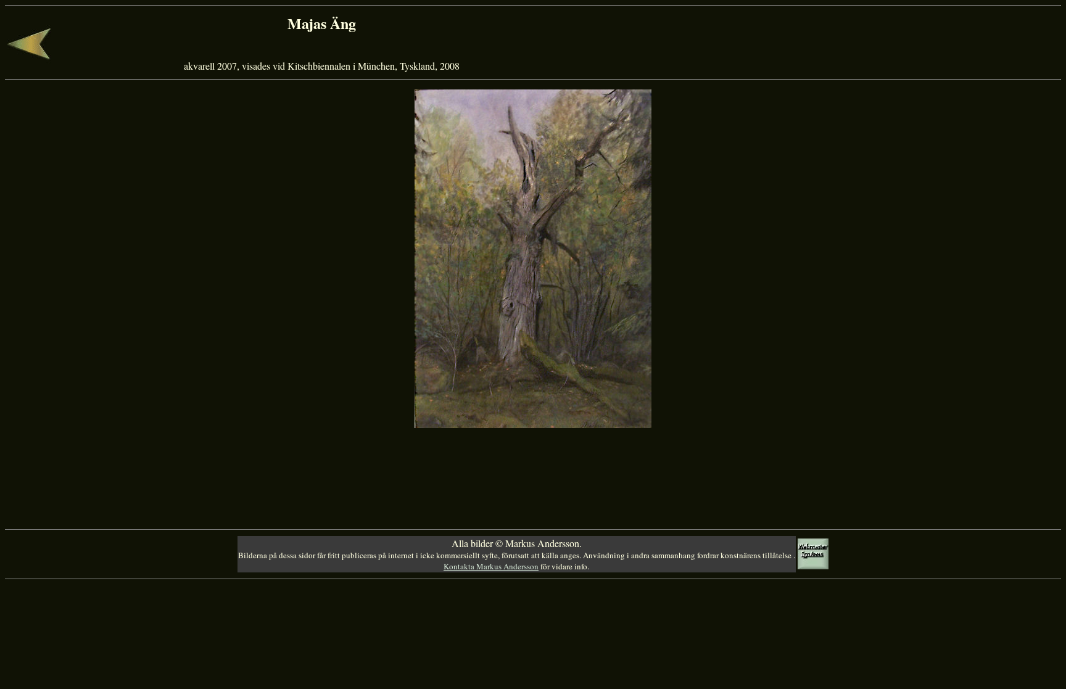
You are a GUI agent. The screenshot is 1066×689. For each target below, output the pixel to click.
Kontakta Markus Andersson (491, 566)
